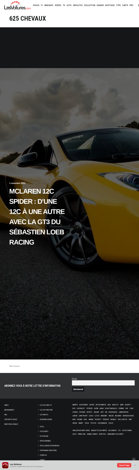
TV (64, 5)
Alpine (91, 405)
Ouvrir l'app (124, 465)
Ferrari (121, 408)
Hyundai (82, 412)
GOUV (74, 434)
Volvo (110, 423)
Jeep (102, 412)
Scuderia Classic (46, 419)
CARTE (125, 5)
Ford (131, 408)
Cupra (96, 408)
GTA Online (44, 436)
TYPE (118, 5)
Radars (100, 5)
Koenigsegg (113, 412)
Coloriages (112, 430)
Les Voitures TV (46, 405)
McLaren (118, 416)
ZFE (119, 430)
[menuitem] (36, 5)
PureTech (102, 434)
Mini (74, 419)
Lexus (91, 416)
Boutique (110, 5)
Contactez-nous (10, 419)
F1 (42, 5)
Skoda (74, 423)
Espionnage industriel (48, 450)
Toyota (93, 423)
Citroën (89, 408)
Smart (80, 423)
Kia (106, 412)
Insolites (78, 5)
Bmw (122, 405)
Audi (109, 405)
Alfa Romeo (83, 405)
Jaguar (96, 412)
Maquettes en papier (99, 430)
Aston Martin (101, 405)
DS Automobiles (111, 408)
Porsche (106, 419)
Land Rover (83, 416)
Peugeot (98, 419)
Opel (85, 419)
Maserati (104, 416)
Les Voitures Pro (46, 410)
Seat (130, 419)
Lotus (97, 416)
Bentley (115, 405)
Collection (89, 5)
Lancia (74, 416)
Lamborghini (123, 412)
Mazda (111, 416)
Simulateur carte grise (81, 430)
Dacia (101, 408)
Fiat (126, 408)
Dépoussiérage (45, 441)
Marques (49, 5)
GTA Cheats (44, 431)
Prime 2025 (82, 434)
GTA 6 (42, 427)
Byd (73, 408)
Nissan (79, 419)
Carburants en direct (115, 434)
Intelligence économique (49, 446)
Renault (113, 419)
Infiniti (89, 412)
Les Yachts (44, 415)
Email (74, 379)
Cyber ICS (43, 455)
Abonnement (9, 410)
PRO (131, 5)
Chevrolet (81, 408)
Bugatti (128, 405)
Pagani (91, 419)
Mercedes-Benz (128, 416)
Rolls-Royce (122, 419)
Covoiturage (127, 430)
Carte (6, 405)
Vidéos (58, 5)
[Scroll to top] (134, 459)
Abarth (75, 405)
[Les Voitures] (17, 5)
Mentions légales (11, 424)
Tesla (87, 423)
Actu (69, 5)
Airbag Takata (92, 434)
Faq (5, 415)
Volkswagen (102, 423)
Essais (36, 5)
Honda (75, 412)
